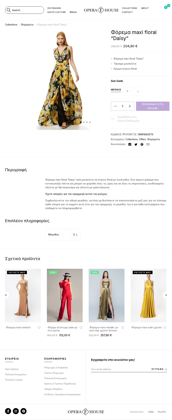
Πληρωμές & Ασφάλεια (56, 367)
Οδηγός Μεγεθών (53, 388)
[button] (125, 119)
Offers (142, 139)
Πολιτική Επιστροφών (55, 378)
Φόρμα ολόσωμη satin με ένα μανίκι (62, 329)
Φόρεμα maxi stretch (18, 327)
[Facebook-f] (8, 411)
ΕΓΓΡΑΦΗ (158, 369)
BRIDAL (73, 12)
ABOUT (145, 8)
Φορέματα (27, 24)
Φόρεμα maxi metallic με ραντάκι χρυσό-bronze (104, 329)
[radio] (127, 91)
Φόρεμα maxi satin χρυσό (147, 327)
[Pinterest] (142, 144)
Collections (11, 24)
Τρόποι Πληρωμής (54, 372)
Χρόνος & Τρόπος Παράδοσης (60, 383)
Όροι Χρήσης (12, 369)
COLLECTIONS (129, 8)
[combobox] (28, 10)
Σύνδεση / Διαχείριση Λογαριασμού (62, 394)
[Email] (148, 144)
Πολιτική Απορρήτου (16, 374)
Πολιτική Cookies (14, 379)
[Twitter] (136, 144)
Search (8, 10)
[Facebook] (129, 144)
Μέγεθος (116, 89)
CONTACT (127, 12)
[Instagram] (16, 411)
